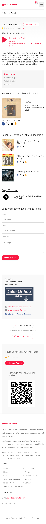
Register (28, 479)
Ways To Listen (10, 81)
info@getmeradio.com (16, 498)
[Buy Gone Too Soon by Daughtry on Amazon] (26, 175)
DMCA (27, 472)
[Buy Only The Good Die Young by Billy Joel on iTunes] (23, 162)
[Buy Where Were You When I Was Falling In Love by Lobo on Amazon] (16, 124)
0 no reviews (18, 28)
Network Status (31, 476)
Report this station (23, 336)
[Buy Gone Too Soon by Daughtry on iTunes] (23, 175)
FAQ (5, 476)
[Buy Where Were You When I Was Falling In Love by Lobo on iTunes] (12, 124)
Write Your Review (14, 363)
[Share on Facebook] (3, 124)
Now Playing (9, 74)
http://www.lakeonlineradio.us (19, 307)
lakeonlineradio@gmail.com (18, 310)
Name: (4, 215)
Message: (5, 237)
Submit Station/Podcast (13, 486)
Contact (7, 84)
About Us (7, 469)
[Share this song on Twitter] (8, 124)
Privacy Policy (8, 483)
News (5, 472)
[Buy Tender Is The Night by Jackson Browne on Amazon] (26, 147)
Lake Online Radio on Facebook (19, 314)
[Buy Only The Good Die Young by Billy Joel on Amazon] (26, 162)
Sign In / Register (10, 13)
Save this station (24, 325)
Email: (4, 226)
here (20, 198)
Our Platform (30, 469)
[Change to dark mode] (36, 2)
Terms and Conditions (12, 479)
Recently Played (10, 78)
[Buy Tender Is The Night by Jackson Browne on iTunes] (23, 147)
